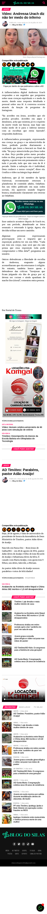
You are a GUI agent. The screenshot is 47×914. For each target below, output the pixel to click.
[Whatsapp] (14, 64)
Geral (39, 850)
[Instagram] (18, 64)
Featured (30, 578)
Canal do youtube (36, 854)
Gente (17, 854)
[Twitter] (9, 64)
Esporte (24, 854)
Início (7, 850)
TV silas (32, 850)
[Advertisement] (23, 890)
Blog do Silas (17, 25)
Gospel (24, 850)
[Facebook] (4, 64)
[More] (32, 64)
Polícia (10, 854)
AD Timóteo (15, 850)
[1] (40, 909)
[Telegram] (28, 64)
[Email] (23, 64)
